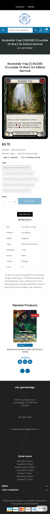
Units (4, 197)
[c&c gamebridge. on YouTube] (25, 3)
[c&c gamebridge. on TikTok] (30, 3)
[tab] (25, 214)
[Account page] (41, 30)
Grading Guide (33, 157)
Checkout (20, 7)
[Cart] (46, 30)
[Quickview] (20, 362)
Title (4, 163)
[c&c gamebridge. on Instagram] (20, 3)
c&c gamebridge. (25, 48)
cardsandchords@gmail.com (25, 429)
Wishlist (31, 7)
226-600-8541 (25, 417)
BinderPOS (33, 503)
